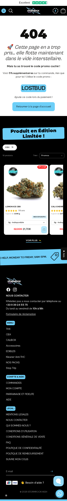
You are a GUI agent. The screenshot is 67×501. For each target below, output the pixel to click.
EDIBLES (10, 351)
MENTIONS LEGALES (17, 414)
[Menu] (3, 11)
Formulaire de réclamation (21, 314)
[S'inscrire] (52, 471)
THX (8, 328)
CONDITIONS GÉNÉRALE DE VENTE (25, 436)
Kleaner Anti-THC (15, 357)
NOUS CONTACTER (16, 420)
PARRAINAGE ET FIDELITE (20, 394)
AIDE (8, 399)
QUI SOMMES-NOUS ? (18, 425)
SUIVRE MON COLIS (17, 459)
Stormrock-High (37, 492)
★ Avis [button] (63, 253)
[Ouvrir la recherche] (10, 10)
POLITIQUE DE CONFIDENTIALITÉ (24, 448)
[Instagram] (15, 289)
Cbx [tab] (9, 147)
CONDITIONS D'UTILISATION (21, 431)
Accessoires (13, 345)
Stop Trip (11, 368)
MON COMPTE (14, 388)
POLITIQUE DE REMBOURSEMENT (25, 453)
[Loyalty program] (55, 10)
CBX (8, 334)
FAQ (8, 442)
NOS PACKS (13, 362)
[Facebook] (8, 289)
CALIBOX (11, 340)
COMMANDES (14, 382)
